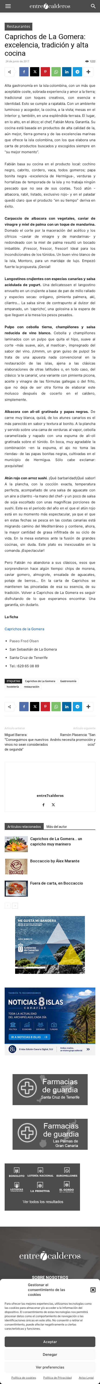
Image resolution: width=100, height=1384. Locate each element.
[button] (93, 1289)
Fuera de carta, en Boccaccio (56, 883)
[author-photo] (50, 789)
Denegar (50, 1354)
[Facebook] (24, 71)
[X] (34, 71)
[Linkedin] (66, 71)
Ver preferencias (50, 1367)
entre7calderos (50, 795)
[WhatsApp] (56, 71)
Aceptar (50, 1342)
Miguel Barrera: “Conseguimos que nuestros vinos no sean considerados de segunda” (27, 742)
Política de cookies (23, 1377)
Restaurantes (18, 26)
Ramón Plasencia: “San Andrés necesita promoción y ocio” (72, 740)
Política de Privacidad (57, 1377)
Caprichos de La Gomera (40, 681)
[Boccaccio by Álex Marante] (16, 866)
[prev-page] (7, 906)
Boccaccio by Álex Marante (55, 861)
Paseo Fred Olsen (24, 641)
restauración (31, 686)
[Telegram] (77, 71)
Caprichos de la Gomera (24, 629)
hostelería (13, 686)
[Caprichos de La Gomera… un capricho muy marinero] (16, 844)
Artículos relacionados (24, 827)
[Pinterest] (45, 71)
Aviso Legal (86, 1377)
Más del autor (57, 827)
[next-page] (15, 906)
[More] (88, 71)
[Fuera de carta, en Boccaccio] (16, 889)
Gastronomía (68, 681)
